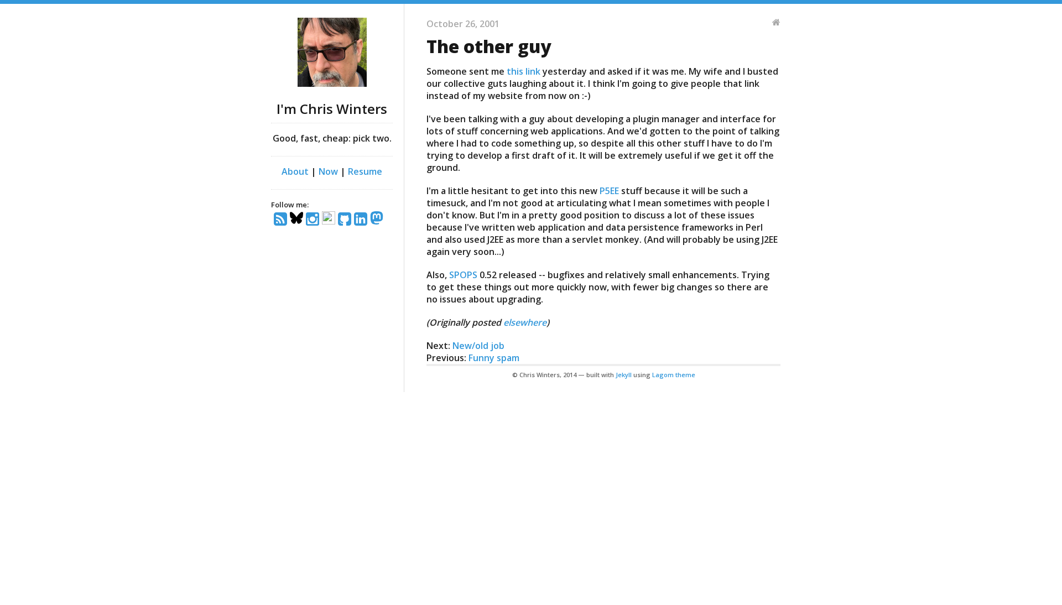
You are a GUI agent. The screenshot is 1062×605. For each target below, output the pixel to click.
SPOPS (463, 275)
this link (523, 71)
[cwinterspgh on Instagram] (314, 219)
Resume (365, 171)
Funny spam (493, 358)
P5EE (609, 191)
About (295, 171)
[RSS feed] (282, 219)
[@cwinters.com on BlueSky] (298, 219)
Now (328, 171)
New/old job (478, 346)
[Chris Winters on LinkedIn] (362, 219)
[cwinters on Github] (346, 219)
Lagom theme (673, 375)
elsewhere (524, 322)
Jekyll (624, 375)
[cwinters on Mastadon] (378, 219)
